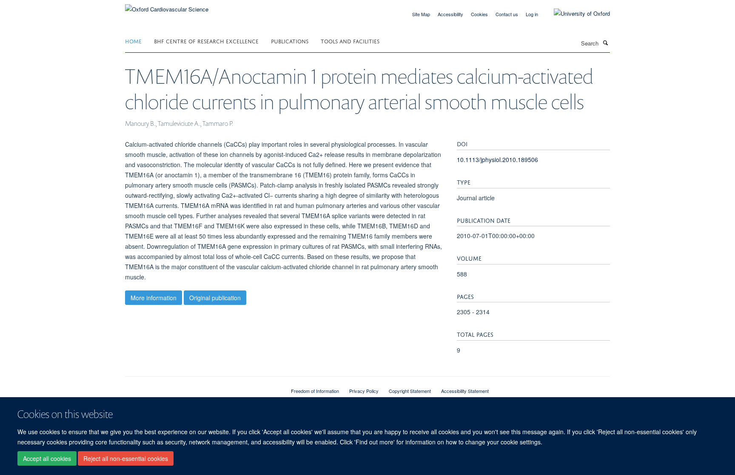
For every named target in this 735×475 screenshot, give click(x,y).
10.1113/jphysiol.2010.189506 (497, 159)
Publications (289, 41)
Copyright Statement (410, 390)
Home (133, 41)
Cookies (479, 14)
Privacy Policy (364, 390)
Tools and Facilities (350, 41)
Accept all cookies (47, 458)
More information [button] (154, 297)
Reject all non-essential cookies (125, 458)
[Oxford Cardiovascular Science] (166, 6)
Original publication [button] (215, 297)
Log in (532, 14)
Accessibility (450, 14)
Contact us (507, 14)
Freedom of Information (315, 390)
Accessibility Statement (465, 390)
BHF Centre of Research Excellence (206, 41)
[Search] (605, 42)
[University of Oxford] (575, 14)
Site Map (421, 14)
